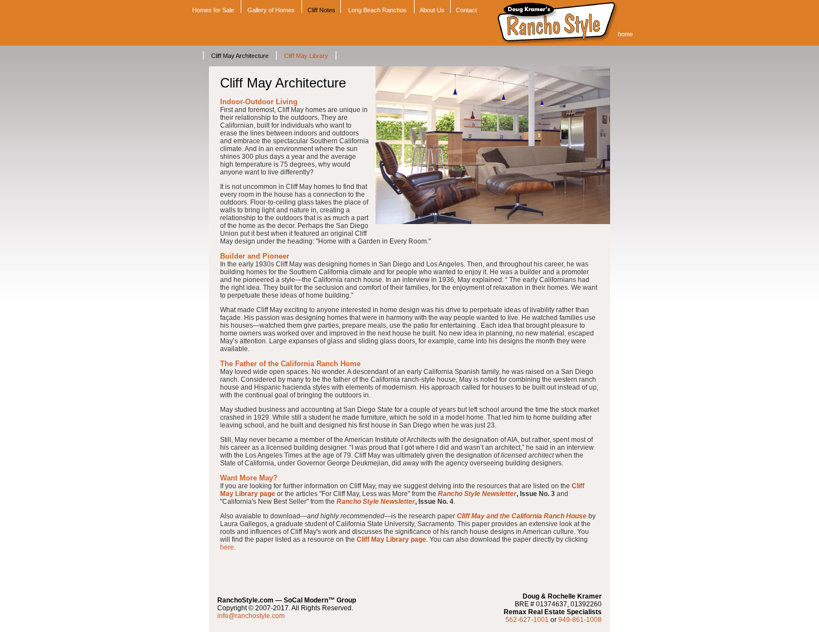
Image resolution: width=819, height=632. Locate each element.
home (625, 34)
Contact (466, 10)
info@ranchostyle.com (251, 616)
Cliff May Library (306, 55)
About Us (432, 10)
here (227, 547)
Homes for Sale (212, 10)
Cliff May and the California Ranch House (522, 516)
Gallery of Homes (271, 10)
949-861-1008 (580, 620)
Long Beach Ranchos (377, 10)
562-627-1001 (527, 620)
